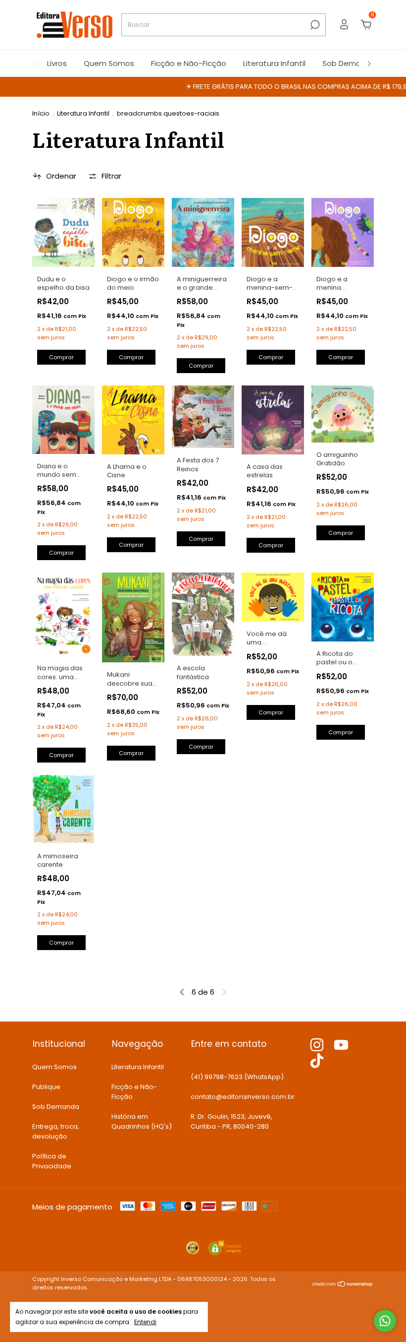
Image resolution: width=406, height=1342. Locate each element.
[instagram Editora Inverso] (316, 1045)
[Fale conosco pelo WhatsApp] (385, 1321)
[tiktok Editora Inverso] (316, 1061)
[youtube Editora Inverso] (341, 1045)
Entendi (145, 1322)
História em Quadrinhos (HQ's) (141, 1121)
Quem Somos (109, 63)
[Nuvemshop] (343, 1284)
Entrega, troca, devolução (55, 1131)
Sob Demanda (348, 63)
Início (41, 113)
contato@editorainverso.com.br (243, 1096)
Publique (46, 1086)
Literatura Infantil (274, 63)
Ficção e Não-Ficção (188, 63)
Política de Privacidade (51, 1161)
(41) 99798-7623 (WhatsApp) (237, 1077)
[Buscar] (314, 25)
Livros (57, 63)
